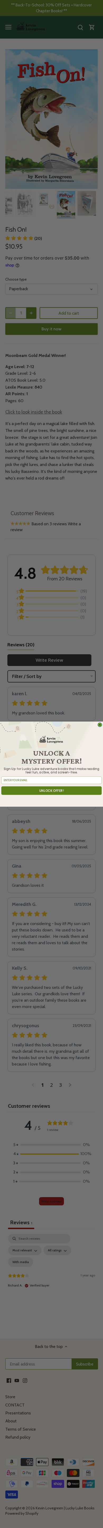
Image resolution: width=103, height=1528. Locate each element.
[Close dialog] (100, 725)
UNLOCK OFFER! (51, 790)
